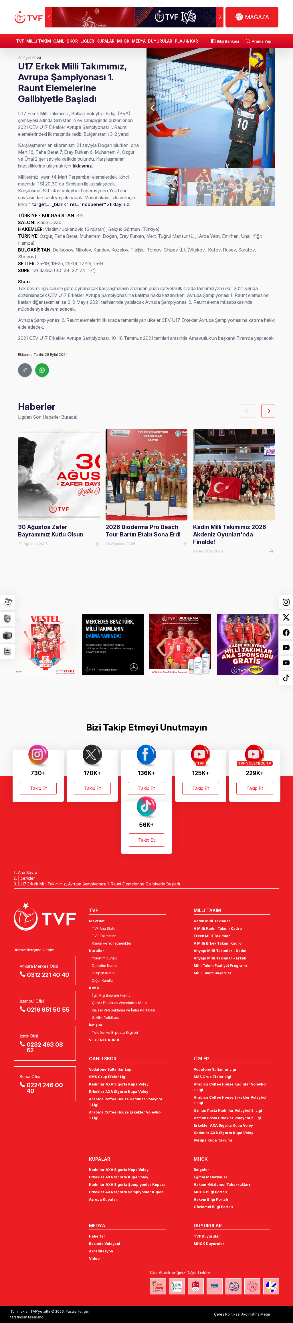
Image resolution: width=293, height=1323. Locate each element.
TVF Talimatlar (104, 936)
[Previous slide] (152, 108)
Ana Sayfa (27, 872)
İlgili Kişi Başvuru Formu (111, 995)
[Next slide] (268, 108)
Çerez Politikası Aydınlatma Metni (120, 1003)
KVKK (94, 988)
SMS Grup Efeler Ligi (107, 1077)
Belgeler (201, 1170)
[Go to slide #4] (259, 187)
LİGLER (87, 41)
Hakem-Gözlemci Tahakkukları (222, 1184)
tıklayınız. (82, 166)
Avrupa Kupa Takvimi (213, 1140)
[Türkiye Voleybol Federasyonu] (29, 17)
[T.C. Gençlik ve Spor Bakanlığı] (252, 1286)
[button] (219, 17)
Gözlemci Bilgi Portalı (213, 1207)
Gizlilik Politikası (105, 1017)
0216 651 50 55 (48, 1010)
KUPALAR (105, 41)
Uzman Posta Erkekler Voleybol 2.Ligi (227, 1118)
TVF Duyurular (207, 1236)
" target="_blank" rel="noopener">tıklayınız (78, 204)
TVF (20, 41)
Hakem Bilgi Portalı (211, 1199)
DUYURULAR (160, 41)
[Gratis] (245, 644)
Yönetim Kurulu (104, 958)
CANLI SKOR (65, 41)
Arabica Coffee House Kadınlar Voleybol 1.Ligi (125, 1102)
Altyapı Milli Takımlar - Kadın (220, 951)
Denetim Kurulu (104, 965)
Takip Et (38, 788)
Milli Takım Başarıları (213, 973)
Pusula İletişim (77, 1311)
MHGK (123, 41)
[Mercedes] (110, 644)
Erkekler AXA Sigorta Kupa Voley (118, 1091)
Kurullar (96, 951)
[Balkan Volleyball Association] (233, 1286)
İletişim (95, 1025)
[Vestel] (43, 644)
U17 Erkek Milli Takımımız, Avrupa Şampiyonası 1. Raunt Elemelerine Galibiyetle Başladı (99, 883)
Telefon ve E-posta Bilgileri (115, 1032)
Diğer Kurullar (103, 980)
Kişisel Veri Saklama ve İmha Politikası (123, 1010)
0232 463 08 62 (45, 1047)
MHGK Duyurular (209, 1244)
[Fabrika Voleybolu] (158, 1286)
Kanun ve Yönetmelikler (111, 943)
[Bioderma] (178, 644)
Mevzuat (96, 921)
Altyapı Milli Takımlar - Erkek (220, 958)
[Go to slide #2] (195, 187)
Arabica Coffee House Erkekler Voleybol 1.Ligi (125, 1115)
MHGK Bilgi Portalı (210, 1192)
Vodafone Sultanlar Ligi (110, 1069)
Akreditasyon (101, 1251)
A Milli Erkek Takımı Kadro (217, 943)
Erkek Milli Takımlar (212, 936)
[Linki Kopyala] (25, 370)
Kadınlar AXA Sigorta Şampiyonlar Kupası (127, 1184)
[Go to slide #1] (162, 187)
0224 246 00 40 (45, 1088)
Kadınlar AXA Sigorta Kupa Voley (119, 1084)
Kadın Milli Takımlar (212, 921)
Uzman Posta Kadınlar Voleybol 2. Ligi (228, 1110)
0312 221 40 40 (48, 975)
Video (94, 1258)
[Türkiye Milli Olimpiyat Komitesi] (196, 1286)
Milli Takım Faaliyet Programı (220, 965)
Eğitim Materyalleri (211, 1177)
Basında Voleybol (104, 1244)
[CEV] (271, 1286)
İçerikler (27, 878)
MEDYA (139, 41)
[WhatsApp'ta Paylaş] (42, 370)
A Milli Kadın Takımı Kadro (218, 928)
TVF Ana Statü (103, 928)
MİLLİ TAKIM (38, 41)
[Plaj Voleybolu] (177, 1286)
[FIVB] (215, 1286)
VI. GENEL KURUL (104, 1040)
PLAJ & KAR (186, 41)
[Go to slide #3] (227, 187)
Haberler (97, 1236)
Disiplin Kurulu (103, 973)
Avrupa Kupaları (103, 1199)
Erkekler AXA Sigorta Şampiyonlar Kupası (127, 1192)
